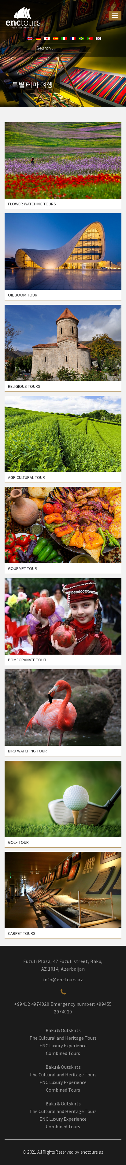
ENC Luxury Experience (63, 1045)
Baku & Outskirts (63, 1030)
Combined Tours (63, 1053)
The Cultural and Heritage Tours (63, 1038)
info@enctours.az (63, 979)
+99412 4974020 (31, 1004)
